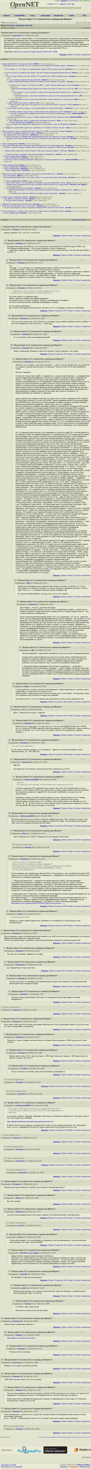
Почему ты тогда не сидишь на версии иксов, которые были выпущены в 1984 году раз (35, 147)
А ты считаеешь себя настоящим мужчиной (25, 80)
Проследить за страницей (11, 1467)
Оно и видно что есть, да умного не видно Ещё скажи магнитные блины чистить (42, 92)
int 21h (24, 181)
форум (63, 4)
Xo (37, 103)
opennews (17, 35)
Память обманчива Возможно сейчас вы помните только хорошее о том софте (37, 81)
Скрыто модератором (17, 122)
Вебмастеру (85, 1467)
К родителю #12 (60, 1218)
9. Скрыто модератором (13, 1146)
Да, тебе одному (10, 175)
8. (5, 1034)
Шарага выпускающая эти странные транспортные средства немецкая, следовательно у (41, 190)
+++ (57, 4)
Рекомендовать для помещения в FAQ (50, 1437)
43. (12, 831)
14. (7, 976)
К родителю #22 (60, 1245)
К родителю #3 (61, 971)
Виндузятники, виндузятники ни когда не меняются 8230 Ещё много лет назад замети (38, 184)
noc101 (58, 154)
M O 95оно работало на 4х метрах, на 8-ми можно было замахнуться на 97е (36, 112)
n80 (76, 89)
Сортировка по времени (79, 220)
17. (5, 1195)
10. (5, 962)
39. (5, 1103)
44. (7, 1234)
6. (5, 948)
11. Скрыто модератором (14, 1158)
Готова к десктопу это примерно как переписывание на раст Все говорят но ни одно (35, 136)
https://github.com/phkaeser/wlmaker (21, 1338)
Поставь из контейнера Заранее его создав (19, 133)
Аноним (70, 65)
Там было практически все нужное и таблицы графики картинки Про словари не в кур (37, 117)
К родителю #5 (61, 1086)
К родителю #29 (60, 754)
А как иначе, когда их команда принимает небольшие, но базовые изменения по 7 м (34, 160)
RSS (84, 15)
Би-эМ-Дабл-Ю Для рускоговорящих (20, 188)
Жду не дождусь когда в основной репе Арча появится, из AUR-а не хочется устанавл (33, 131)
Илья (59, 120)
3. (2, 930)
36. (2, 1318)
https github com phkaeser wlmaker (16, 199)
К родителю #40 (60, 702)
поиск (32, 15)
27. (10, 991)
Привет (32, 199)
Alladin (36, 64)
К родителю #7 (61, 1165)
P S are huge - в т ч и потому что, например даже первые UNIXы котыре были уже (35, 69)
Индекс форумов (66, 1437)
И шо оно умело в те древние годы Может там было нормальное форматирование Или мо (38, 73)
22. (5, 1209)
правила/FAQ (20, 15)
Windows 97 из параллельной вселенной (17, 204)
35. (10, 740)
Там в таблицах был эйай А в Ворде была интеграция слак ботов (32, 120)
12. (2, 1181)
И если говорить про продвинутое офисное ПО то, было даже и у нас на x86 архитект (38, 124)
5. (2, 1019)
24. (7, 260)
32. (10, 316)
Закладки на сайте (8, 1465)
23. (5, 240)
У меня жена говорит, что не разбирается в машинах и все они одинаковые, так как (35, 183)
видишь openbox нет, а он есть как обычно (17, 64)
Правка (70, 54)
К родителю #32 (60, 354)
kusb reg (36, 204)
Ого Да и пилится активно (15, 200)
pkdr (75, 190)
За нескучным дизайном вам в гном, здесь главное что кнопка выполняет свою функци (35, 177)
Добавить (64, 1467)
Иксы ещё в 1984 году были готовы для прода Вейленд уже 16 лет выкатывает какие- (33, 145)
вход (68, 0)
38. (10, 813)
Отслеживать (86, 28)
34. (12, 331)
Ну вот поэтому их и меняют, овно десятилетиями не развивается (31, 154)
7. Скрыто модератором (10, 1135)
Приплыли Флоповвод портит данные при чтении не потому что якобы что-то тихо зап (43, 89)
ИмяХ (19, 175)
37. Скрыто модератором (16, 1223)
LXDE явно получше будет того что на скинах (19, 206)
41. (7, 911)
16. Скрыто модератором (16, 1170)
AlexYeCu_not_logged (78, 184)
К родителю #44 (60, 1280)
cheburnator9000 (78, 113)
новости (51, 4)
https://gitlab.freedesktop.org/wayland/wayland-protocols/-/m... (31, 1122)
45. (12, 707)
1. (2, 227)
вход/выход (58, 15)
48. (5, 1332)
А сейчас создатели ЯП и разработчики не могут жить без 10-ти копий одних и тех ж (40, 113)
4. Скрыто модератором (10, 1007)
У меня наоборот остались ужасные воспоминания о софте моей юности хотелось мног (41, 99)
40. (12, 345)
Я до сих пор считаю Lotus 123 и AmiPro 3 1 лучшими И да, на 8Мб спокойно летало (37, 76)
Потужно (23, 156)
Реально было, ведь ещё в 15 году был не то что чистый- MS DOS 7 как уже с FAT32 (41, 105)
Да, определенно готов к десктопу (16, 135)
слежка (71, 15)
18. (10, 1066)
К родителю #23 (60, 311)
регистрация (74, 0)
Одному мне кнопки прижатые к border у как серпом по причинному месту (29, 174)
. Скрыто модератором (22, 844)
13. (7, 1050)
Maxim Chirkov (84, 1465)
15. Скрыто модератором (14, 1079)
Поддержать (74, 1467)
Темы (74, 1437)
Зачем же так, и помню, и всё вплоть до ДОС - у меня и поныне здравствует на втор (40, 85)
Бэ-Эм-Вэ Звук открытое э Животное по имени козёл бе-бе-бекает (34, 193)
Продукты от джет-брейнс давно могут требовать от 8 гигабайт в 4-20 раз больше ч (35, 128)
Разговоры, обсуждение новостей (19, 25)
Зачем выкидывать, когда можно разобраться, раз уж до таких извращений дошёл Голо (46, 96)
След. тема (87, 1437)
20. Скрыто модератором (16, 1091)
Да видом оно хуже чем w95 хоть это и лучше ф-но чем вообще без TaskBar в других (35, 65)
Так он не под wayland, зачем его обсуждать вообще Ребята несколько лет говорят (34, 207)
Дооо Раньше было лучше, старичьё (22, 103)
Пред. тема (80, 1437)
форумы (6, 15)
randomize (34, 135)
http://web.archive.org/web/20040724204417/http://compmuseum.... (37, 903)
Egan (76, 99)
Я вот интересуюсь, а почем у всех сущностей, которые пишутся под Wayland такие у (33, 211)
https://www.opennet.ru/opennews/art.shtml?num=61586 (35, 52)
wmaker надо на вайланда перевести (15, 197)
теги (68, 4)
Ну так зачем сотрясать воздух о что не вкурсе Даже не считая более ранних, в (36, 108)
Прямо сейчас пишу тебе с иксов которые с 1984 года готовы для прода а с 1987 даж (36, 151)
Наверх (70, 235)
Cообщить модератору (82, 54)
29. (7, 285)
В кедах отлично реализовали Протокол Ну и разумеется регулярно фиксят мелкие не (38, 138)
